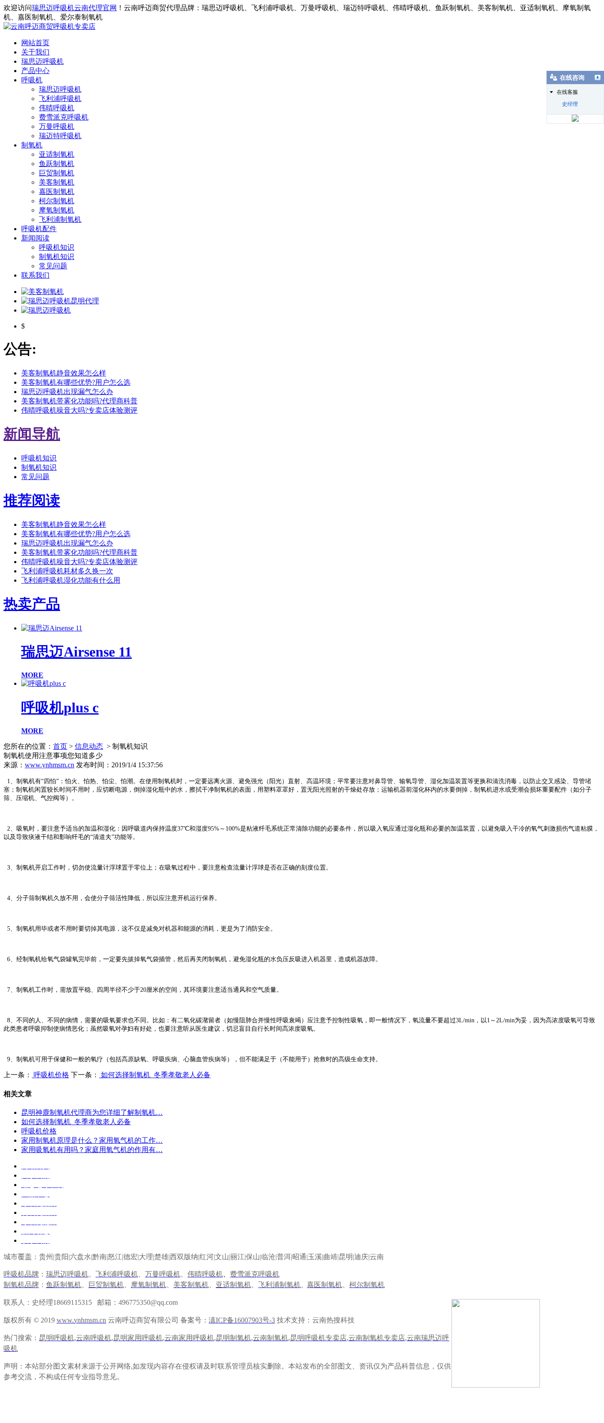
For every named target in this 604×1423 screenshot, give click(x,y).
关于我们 (35, 52)
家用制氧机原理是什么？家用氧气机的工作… (92, 1140)
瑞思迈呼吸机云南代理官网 (74, 8)
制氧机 (31, 145)
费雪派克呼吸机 (63, 117)
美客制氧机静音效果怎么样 (63, 373)
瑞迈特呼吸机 (60, 135)
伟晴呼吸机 (56, 108)
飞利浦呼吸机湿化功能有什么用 (70, 580)
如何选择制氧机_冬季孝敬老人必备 (154, 1075)
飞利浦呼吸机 (60, 98)
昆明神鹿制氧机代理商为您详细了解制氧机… (92, 1112)
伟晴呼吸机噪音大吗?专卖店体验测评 (79, 410)
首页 (60, 746)
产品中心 (35, 70)
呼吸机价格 (50, 1075)
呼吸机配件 (39, 228)
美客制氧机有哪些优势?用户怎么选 (75, 382)
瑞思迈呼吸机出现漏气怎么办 (67, 391)
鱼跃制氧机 (56, 163)
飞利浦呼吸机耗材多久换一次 (67, 571)
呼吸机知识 (56, 247)
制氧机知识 (56, 256)
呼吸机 (31, 80)
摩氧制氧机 (56, 210)
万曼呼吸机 (56, 126)
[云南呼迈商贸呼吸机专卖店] (50, 26)
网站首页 (35, 42)
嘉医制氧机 (56, 191)
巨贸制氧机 (56, 173)
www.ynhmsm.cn (49, 765)
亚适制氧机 (56, 154)
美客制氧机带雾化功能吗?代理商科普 (79, 401)
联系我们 (35, 275)
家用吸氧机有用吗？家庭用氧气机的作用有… (92, 1149)
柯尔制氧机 (56, 201)
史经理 (570, 104)
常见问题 (53, 266)
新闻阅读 (35, 238)
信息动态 (89, 746)
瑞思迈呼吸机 (42, 61)
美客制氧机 (56, 182)
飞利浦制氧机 (60, 219)
